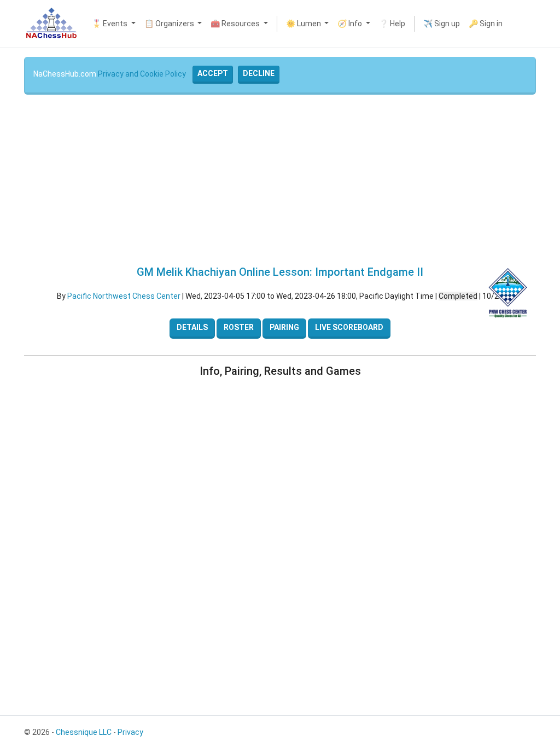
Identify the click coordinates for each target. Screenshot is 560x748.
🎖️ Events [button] (110, 23)
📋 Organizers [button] (170, 23)
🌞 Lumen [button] (304, 23)
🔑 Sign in (486, 23)
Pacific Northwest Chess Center (123, 296)
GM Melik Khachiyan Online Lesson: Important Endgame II (280, 272)
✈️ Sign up (441, 23)
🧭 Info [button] (350, 23)
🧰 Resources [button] (236, 23)
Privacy (130, 732)
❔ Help (392, 23)
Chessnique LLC (84, 732)
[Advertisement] (280, 180)
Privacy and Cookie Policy (142, 73)
